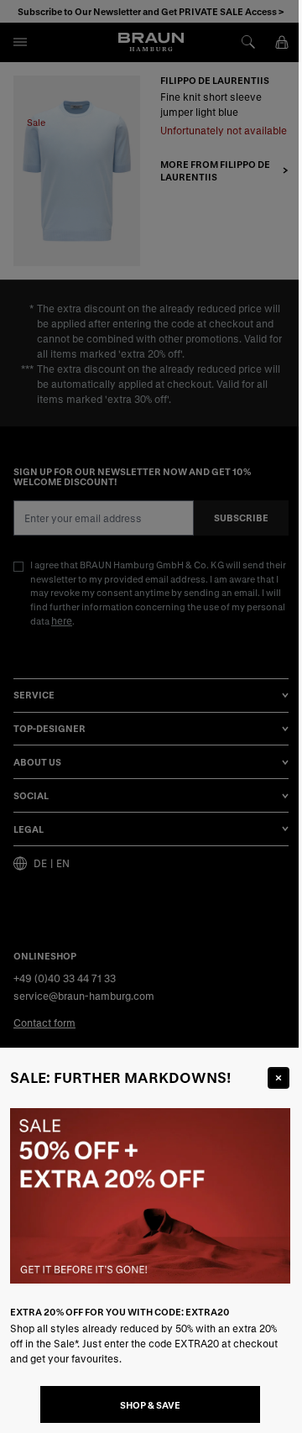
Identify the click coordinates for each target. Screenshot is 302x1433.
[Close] (278, 1078)
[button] (151, 716)
